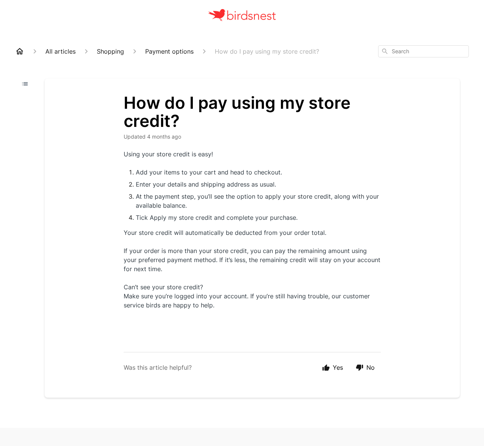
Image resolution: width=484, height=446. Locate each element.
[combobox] (423, 51)
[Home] (19, 51)
